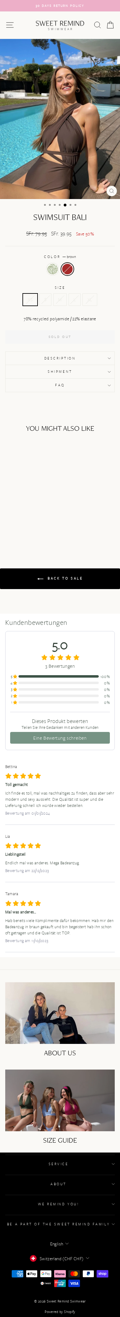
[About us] (60, 1013)
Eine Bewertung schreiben (59, 738)
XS (30, 299)
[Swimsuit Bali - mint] (22, 523)
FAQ (60, 385)
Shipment (60, 371)
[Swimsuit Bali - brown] (29, 523)
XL (89, 299)
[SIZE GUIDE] (60, 1100)
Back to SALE (64, 578)
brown (67, 269)
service (59, 1163)
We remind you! (58, 1204)
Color (60, 256)
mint (52, 269)
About (58, 1184)
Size (60, 287)
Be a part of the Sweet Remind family (58, 1224)
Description (60, 358)
